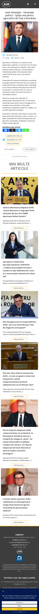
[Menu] (27, 4)
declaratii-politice (12, 55)
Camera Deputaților (14, 136)
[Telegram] (19, 130)
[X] (12, 130)
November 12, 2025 (19, 58)
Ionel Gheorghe (13, 143)
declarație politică (14, 140)
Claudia (7, 58)
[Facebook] (6, 130)
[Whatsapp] (26, 130)
